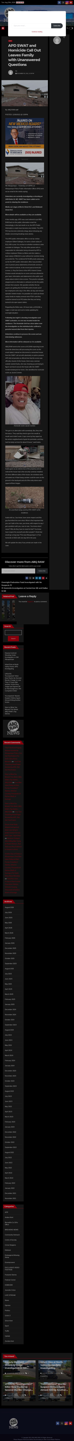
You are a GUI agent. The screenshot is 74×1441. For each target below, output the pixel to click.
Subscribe (56, 25)
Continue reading (37, 31)
